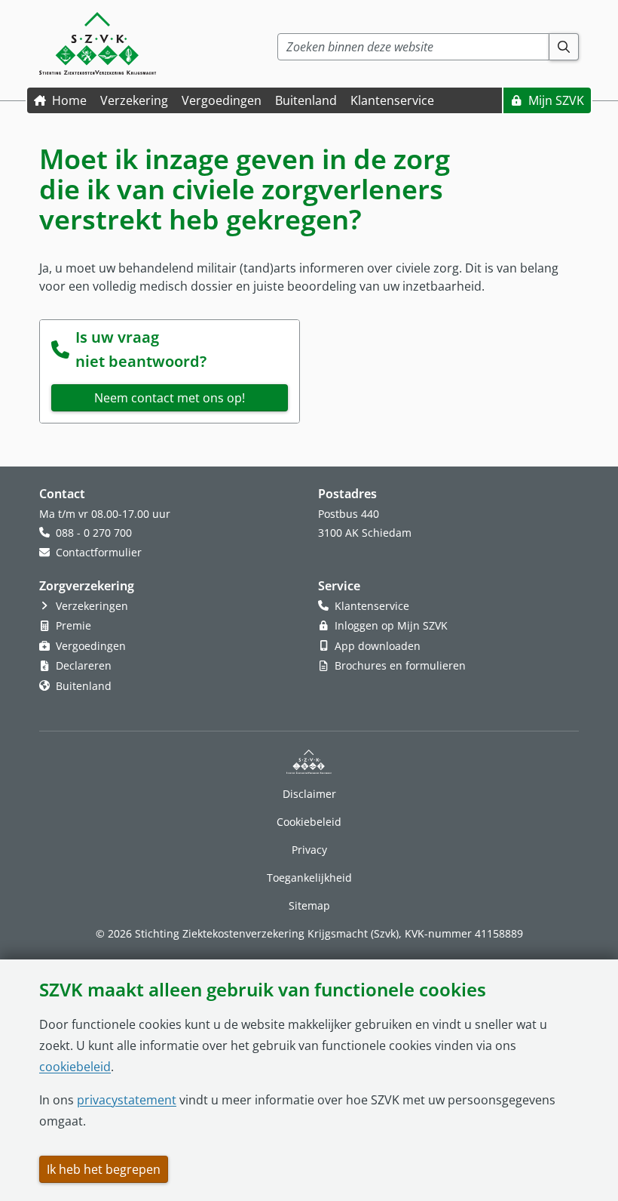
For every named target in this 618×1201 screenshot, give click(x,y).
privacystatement (126, 1100)
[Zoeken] (564, 46)
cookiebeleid (75, 1066)
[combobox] (413, 46)
